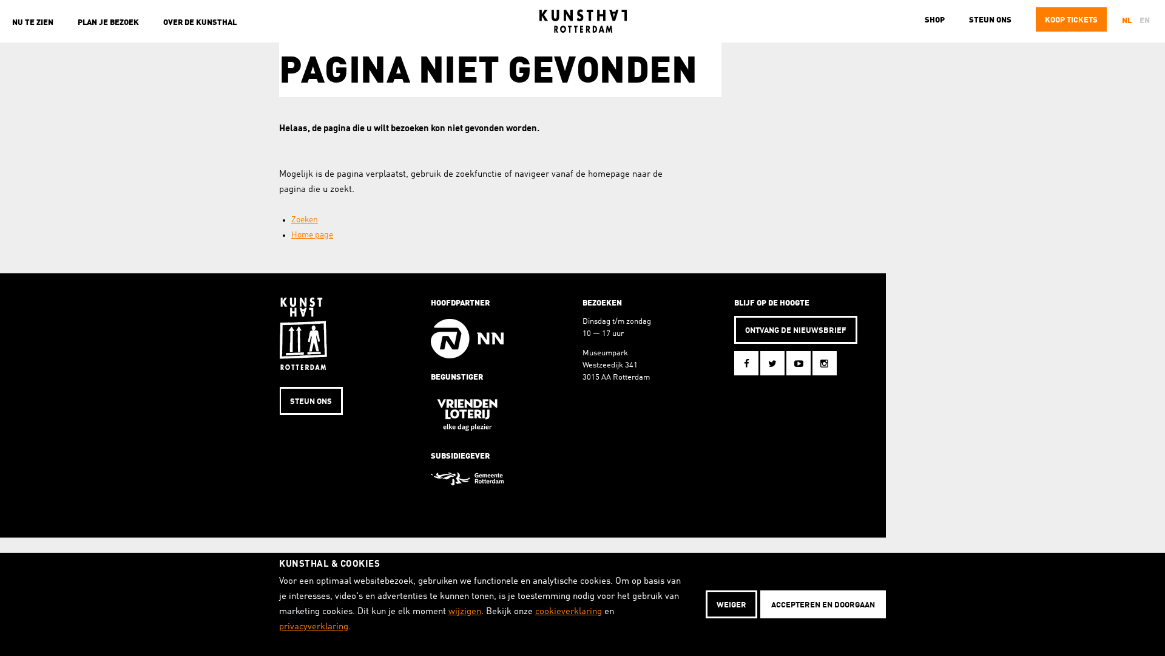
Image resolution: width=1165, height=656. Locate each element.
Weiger (731, 605)
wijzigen (464, 612)
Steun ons (990, 20)
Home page (312, 235)
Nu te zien (32, 23)
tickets (1071, 20)
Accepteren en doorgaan (823, 605)
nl (1127, 21)
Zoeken (304, 220)
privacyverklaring (313, 627)
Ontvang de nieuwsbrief (795, 331)
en (1145, 21)
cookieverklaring (568, 612)
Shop (935, 20)
